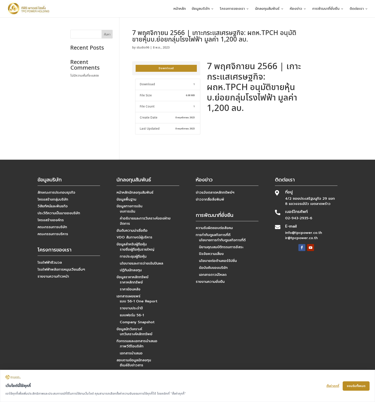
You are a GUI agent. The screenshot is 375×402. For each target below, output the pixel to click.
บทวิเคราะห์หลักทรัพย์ (136, 334)
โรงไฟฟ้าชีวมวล (50, 262)
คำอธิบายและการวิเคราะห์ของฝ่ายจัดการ (145, 221)
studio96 (143, 47)
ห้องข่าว (296, 9)
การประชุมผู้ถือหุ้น (133, 256)
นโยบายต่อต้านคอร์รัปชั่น (218, 260)
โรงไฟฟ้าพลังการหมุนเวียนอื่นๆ (61, 269)
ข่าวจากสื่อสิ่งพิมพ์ (210, 199)
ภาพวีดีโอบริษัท (131, 346)
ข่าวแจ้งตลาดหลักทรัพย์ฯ (215, 192)
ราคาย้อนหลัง (130, 289)
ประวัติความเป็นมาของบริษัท (59, 213)
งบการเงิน (127, 211)
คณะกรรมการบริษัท (52, 227)
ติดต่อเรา (357, 9)
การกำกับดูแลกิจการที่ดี (213, 235)
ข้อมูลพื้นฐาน (126, 199)
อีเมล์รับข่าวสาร (131, 365)
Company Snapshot (137, 322)
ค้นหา (107, 34)
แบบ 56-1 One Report (138, 301)
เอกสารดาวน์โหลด (213, 274)
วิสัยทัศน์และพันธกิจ (53, 206)
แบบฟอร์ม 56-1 (132, 315)
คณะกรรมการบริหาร (53, 234)
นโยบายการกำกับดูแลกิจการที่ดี (222, 240)
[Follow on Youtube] (310, 247)
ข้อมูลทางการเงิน (129, 206)
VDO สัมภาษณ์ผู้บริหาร (134, 237)
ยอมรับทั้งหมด (356, 386)
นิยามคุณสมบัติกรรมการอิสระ (221, 247)
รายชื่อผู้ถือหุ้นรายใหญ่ (137, 249)
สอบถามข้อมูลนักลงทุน (134, 360)
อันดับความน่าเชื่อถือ (132, 230)
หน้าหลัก (179, 9)
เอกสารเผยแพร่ (128, 296)
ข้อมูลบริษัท (201, 9)
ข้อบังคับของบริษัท (213, 267)
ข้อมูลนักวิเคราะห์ (129, 329)
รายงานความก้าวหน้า (53, 276)
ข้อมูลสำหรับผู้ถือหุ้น (132, 244)
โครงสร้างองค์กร (51, 220)
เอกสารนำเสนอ (131, 353)
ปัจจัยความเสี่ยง (211, 253)
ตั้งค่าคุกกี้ (332, 386)
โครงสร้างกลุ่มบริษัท (53, 199)
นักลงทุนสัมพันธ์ (267, 9)
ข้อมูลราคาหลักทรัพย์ (132, 277)
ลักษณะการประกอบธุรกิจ (56, 192)
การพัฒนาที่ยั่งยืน (325, 9)
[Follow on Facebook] (301, 247)
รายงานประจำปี (131, 308)
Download (166, 68)
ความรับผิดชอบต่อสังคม (214, 228)
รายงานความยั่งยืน (210, 281)
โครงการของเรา (232, 9)
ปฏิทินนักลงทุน (131, 270)
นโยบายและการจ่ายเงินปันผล (141, 263)
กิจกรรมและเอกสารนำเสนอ (137, 341)
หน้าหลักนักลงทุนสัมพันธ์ (135, 192)
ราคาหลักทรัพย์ (131, 282)
